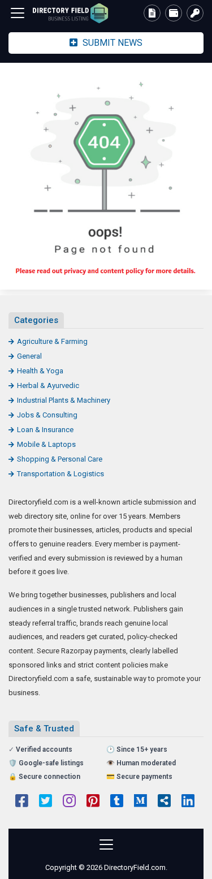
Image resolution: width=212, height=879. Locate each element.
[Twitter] (45, 802)
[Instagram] (69, 802)
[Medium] (140, 802)
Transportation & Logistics (60, 473)
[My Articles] (152, 13)
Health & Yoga (40, 371)
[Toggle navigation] (17, 13)
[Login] (195, 13)
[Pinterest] (92, 802)
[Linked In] (187, 802)
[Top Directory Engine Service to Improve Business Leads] (70, 13)
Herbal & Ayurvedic (48, 385)
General (29, 356)
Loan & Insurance (45, 429)
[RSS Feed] (164, 802)
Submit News (111, 42)
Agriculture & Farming (52, 341)
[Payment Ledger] (173, 13)
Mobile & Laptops (46, 444)
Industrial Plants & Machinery (63, 400)
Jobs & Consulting (47, 415)
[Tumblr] (116, 802)
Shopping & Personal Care (59, 459)
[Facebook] (21, 802)
